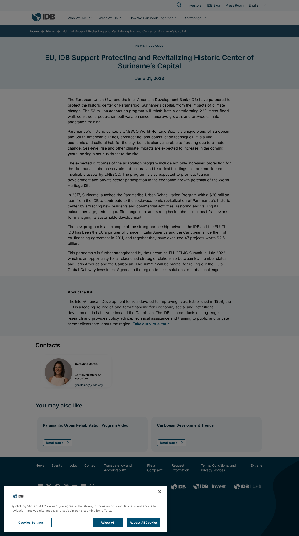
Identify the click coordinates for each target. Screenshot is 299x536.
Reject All (107, 522)
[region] (85, 509)
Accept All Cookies (144, 522)
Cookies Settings (31, 522)
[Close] (160, 491)
